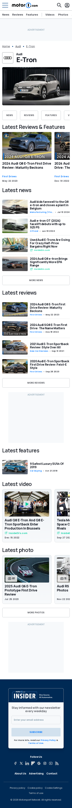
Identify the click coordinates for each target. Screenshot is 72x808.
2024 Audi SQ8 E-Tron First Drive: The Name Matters (48, 326)
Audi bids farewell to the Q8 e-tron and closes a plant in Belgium (49, 205)
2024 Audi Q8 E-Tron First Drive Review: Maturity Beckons (26, 165)
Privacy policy (17, 787)
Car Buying (36, 470)
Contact (51, 773)
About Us (20, 773)
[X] (21, 763)
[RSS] (57, 763)
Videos (49, 14)
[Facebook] (15, 763)
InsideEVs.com (42, 250)
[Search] (59, 5)
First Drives (9, 176)
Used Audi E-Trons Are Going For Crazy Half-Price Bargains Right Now (50, 243)
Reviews (17, 14)
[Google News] (39, 763)
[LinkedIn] (27, 763)
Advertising (36, 773)
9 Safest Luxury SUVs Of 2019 (47, 465)
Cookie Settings (53, 787)
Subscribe (36, 732)
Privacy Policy (48, 740)
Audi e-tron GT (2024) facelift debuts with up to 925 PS (48, 224)
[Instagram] (45, 763)
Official (34, 231)
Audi (18, 46)
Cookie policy (35, 787)
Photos (63, 14)
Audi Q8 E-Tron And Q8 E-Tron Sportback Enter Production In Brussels (24, 524)
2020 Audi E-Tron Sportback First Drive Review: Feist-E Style (49, 364)
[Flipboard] (33, 763)
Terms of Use (35, 743)
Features (32, 14)
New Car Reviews (39, 351)
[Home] (25, 5)
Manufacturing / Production (42, 212)
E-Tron (30, 46)
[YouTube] (51, 763)
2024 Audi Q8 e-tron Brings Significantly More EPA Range (49, 262)
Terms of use (36, 793)
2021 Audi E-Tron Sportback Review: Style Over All (49, 345)
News (5, 14)
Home (6, 46)
